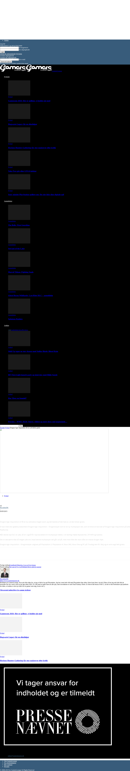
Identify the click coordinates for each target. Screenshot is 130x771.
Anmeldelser (8, 201)
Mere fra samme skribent (22, 590)
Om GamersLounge (10, 761)
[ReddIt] (18, 514)
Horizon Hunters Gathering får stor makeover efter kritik (32, 148)
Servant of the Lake (16, 249)
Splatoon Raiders (15, 319)
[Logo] (13, 71)
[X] (10, 514)
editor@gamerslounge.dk (16, 756)
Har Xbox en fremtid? (17, 398)
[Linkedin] (32, 514)
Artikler (6, 325)
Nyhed (10, 97)
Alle (9, 330)
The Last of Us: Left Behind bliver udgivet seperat (25, 567)
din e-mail (22, 59)
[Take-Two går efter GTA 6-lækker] (19, 165)
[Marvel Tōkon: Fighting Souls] (19, 266)
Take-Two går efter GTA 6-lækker (22, 171)
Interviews (18, 330)
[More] (39, 514)
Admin (6, 40)
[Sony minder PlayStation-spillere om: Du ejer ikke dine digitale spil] (19, 189)
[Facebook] (3, 514)
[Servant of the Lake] (19, 243)
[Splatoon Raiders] (19, 313)
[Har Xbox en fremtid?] (19, 392)
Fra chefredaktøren (10, 763)
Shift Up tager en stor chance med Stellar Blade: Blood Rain (33, 351)
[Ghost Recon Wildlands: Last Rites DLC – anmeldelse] (19, 290)
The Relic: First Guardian (19, 225)
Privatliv (6, 766)
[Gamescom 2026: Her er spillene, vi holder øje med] (19, 95)
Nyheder (7, 77)
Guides (13, 330)
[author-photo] (5, 577)
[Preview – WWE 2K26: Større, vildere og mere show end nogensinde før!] (19, 416)
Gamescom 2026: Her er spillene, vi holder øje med (29, 101)
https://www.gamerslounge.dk (9, 581)
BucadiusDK (4, 507)
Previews (25, 330)
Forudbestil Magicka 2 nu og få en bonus (22, 565)
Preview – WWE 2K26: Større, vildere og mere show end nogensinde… (37, 422)
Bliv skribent (8, 765)
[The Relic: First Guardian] (19, 219)
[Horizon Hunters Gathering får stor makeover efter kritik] (19, 142)
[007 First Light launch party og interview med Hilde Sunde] (19, 369)
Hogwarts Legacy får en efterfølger (22, 124)
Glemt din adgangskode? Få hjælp (11, 54)
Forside (2, 428)
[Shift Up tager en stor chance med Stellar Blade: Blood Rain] (19, 345)
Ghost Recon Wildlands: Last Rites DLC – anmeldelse (30, 295)
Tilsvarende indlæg (6, 590)
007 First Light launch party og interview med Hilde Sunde (32, 375)
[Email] (25, 514)
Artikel (10, 347)
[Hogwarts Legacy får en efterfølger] (19, 118)
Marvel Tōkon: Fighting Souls (20, 272)
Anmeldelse (12, 221)
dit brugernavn (23, 47)
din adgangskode (24, 50)
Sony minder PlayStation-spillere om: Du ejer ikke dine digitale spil (36, 194)
